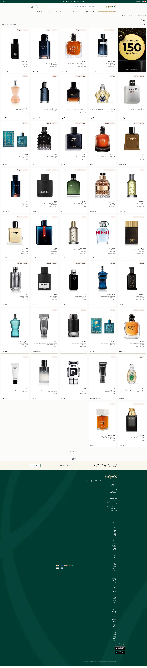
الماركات (114, 524)
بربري (115, 559)
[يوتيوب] (96, 481)
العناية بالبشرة (114, 542)
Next (53, 1)
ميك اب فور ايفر (115, 572)
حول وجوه (115, 615)
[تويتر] (87, 481)
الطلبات (114, 587)
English (138, 1)
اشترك (35, 465)
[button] (143, 1)
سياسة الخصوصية (114, 641)
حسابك (114, 585)
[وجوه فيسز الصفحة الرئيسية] (110, 6)
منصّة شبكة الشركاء (114, 625)
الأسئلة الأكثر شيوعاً (114, 590)
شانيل (114, 555)
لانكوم (114, 566)
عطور (115, 537)
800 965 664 (111, 486)
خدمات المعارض (114, 618)
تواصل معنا (114, 622)
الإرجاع (114, 602)
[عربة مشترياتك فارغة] (32, 6)
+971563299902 (113, 492)
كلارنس (114, 575)
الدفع (115, 594)
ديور (115, 557)
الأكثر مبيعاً (115, 531)
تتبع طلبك (115, 605)
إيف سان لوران (115, 563)
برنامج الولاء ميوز (115, 633)
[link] (83, 11)
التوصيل (114, 600)
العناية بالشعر (114, 549)
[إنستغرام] (91, 481)
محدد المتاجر (114, 608)
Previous (93, 1)
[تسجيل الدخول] (37, 6)
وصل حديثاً (115, 527)
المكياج (114, 539)
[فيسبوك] (100, 481)
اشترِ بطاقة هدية (114, 534)
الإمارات (142, 1)
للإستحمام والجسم (114, 546)
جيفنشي (114, 568)
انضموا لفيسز (114, 629)
